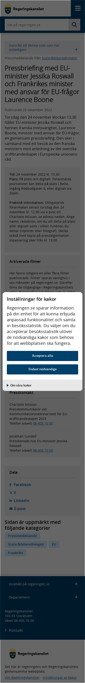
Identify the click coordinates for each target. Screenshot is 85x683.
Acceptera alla (42, 356)
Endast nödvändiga (43, 369)
